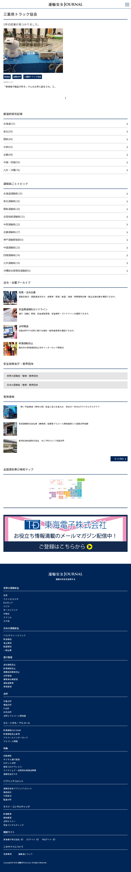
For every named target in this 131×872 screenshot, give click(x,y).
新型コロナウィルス (12, 766)
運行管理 (7, 657)
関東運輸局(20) (11, 209)
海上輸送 (7, 643)
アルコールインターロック (15, 737)
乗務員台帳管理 (10, 679)
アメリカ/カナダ (10, 599)
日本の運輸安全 (11, 628)
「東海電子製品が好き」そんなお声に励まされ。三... (29, 86)
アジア (6, 606)
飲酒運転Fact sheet (12, 730)
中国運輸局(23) (11, 247)
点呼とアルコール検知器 (14, 715)
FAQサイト (47, 839)
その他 (6, 621)
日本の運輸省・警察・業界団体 (22, 384)
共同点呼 (7, 712)
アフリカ (7, 617)
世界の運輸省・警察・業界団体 (22, 375)
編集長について (25, 854)
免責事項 (7, 854)
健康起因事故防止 (11, 672)
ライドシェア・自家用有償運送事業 (19, 770)
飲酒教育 (7, 814)
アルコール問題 (10, 741)
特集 (5, 748)
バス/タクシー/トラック (14, 635)
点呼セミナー (9, 821)
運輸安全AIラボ (10, 774)
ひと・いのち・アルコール (16, 722)
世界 (5, 595)
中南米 (6, 613)
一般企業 (7, 650)
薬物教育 (7, 817)
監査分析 (7, 799)
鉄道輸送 (7, 639)
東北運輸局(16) (11, 201)
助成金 (7, 76)
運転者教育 (8, 683)
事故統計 (7, 792)
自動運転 (7, 755)
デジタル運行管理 (11, 759)
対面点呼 (7, 701)
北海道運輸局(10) (12, 193)
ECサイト (31, 839)
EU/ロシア (8, 602)
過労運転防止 (9, 664)
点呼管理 (7, 675)
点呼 (5, 693)
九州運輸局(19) (11, 263)
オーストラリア (10, 610)
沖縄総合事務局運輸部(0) (17, 270)
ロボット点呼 (9, 763)
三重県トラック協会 (32, 76)
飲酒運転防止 (9, 668)
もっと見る (119, 458)
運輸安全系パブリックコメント (17, 788)
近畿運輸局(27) (11, 232)
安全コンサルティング (13, 825)
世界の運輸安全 (11, 588)
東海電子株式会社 (11, 839)
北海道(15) (9, 123)
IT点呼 (6, 708)
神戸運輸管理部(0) (13, 239)
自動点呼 (17, 76)
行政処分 (7, 795)
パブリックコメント (13, 781)
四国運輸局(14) (11, 255)
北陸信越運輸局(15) (14, 216)
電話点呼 (7, 704)
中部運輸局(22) (11, 224)
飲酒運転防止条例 (11, 734)
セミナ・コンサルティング (16, 806)
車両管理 (7, 686)
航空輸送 (7, 646)
